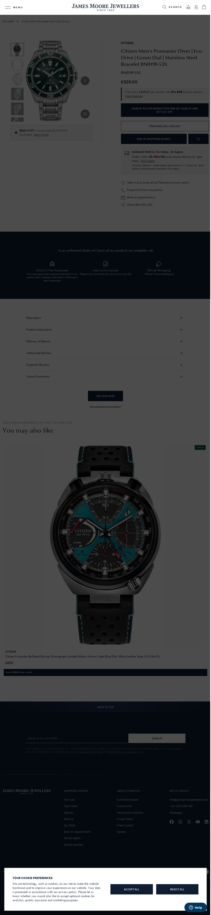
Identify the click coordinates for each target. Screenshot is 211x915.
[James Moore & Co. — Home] (104, 7)
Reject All (175, 889)
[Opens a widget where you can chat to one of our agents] (192, 908)
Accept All (129, 889)
